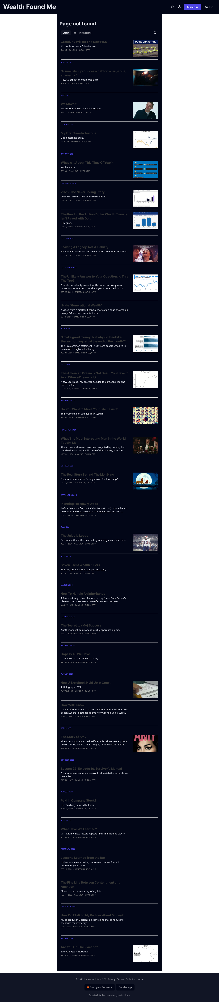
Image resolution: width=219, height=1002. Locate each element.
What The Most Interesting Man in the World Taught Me (93, 441)
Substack (93, 995)
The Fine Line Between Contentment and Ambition (90, 884)
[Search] (172, 7)
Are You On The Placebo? (79, 947)
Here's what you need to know (77, 804)
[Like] (63, 146)
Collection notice (134, 979)
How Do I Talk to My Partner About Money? (92, 915)
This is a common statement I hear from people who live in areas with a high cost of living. (93, 347)
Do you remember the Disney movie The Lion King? (89, 479)
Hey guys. (66, 222)
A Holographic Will (71, 687)
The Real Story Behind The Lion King (87, 474)
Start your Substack (101, 987)
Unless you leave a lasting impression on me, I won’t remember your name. (90, 864)
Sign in (209, 6)
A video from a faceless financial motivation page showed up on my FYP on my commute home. (94, 311)
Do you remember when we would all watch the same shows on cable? (94, 774)
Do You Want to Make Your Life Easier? (89, 409)
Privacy (111, 979)
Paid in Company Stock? (78, 800)
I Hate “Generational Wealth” (81, 305)
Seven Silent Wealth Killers (80, 565)
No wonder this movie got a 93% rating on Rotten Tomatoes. (94, 251)
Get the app (125, 987)
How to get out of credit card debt (79, 79)
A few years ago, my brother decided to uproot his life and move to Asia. (93, 383)
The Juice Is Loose (74, 535)
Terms (120, 979)
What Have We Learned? (79, 829)
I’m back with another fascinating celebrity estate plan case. (93, 540)
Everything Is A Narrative (74, 951)
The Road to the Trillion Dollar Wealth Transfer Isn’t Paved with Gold (95, 216)
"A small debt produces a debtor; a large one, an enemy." (93, 73)
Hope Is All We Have (75, 654)
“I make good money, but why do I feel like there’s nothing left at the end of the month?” (93, 339)
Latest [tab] (66, 32)
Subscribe (192, 6)
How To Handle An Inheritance (83, 593)
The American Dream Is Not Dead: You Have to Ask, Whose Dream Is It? (95, 375)
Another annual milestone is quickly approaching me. (90, 629)
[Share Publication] (179, 7)
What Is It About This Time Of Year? (87, 162)
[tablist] (77, 33)
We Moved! (69, 104)
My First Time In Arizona (78, 133)
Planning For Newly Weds (79, 504)
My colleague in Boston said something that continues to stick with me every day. (92, 921)
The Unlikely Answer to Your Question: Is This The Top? (94, 278)
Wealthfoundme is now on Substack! (81, 108)
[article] (109, 48)
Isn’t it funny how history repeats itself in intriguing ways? (93, 833)
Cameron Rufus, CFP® (79, 50)
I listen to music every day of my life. (81, 891)
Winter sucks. (68, 167)
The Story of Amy (73, 737)
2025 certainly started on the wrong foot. (83, 196)
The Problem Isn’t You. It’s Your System (82, 413)
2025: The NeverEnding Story (83, 192)
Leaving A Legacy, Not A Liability (84, 247)
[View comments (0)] (84, 146)
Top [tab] (74, 32)
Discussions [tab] (85, 32)
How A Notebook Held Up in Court (85, 683)
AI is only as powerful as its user (78, 46)
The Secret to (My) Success (81, 625)
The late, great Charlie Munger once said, (83, 569)
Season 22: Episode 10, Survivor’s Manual (91, 769)
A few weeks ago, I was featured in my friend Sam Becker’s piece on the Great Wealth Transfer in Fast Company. (93, 599)
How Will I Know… (74, 705)
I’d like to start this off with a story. (80, 658)
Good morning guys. (72, 137)
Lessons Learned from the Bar (83, 858)
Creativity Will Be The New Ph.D (84, 42)
